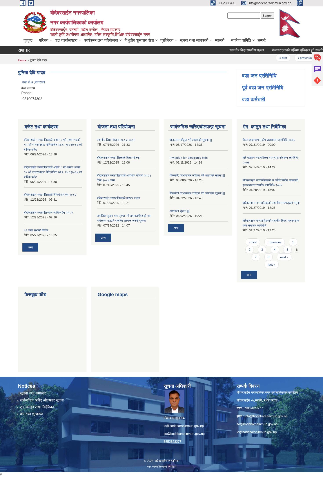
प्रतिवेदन (166, 40)
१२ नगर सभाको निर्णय (36, 230)
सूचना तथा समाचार (33, 393)
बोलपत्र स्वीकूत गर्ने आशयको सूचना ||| (191, 140)
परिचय (43, 40)
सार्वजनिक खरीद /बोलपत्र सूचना (42, 400)
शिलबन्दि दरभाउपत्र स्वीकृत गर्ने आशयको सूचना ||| (197, 175)
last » (271, 264)
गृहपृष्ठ (28, 40)
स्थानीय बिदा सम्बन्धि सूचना (240, 50)
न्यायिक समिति (241, 40)
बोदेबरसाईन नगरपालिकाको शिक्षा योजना (118, 157)
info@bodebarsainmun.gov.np (266, 416)
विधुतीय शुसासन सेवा (139, 40)
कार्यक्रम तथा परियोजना (101, 40)
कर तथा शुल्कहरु (31, 414)
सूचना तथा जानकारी (194, 40)
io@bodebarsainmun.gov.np (184, 426)
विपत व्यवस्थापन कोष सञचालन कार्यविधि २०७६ (269, 140)
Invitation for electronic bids (189, 157)
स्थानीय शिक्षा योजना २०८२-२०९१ (116, 140)
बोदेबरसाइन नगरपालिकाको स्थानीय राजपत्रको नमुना (271, 203)
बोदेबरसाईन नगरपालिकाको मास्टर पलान (118, 198)
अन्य (30, 247)
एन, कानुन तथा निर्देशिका (37, 407)
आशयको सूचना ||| (180, 211)
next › (284, 257)
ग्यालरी (219, 40)
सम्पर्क (262, 40)
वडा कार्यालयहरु (66, 40)
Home (22, 60)
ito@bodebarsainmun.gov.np (184, 434)
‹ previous (298, 57)
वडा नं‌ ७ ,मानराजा (33, 82)
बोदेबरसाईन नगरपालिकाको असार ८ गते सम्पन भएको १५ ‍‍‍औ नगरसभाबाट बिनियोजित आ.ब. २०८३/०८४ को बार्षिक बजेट (53, 144)
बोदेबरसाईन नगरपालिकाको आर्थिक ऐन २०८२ (48, 212)
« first (277, 57)
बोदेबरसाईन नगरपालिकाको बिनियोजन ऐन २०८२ (50, 194)
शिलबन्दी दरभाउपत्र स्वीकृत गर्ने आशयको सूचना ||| (197, 193)
